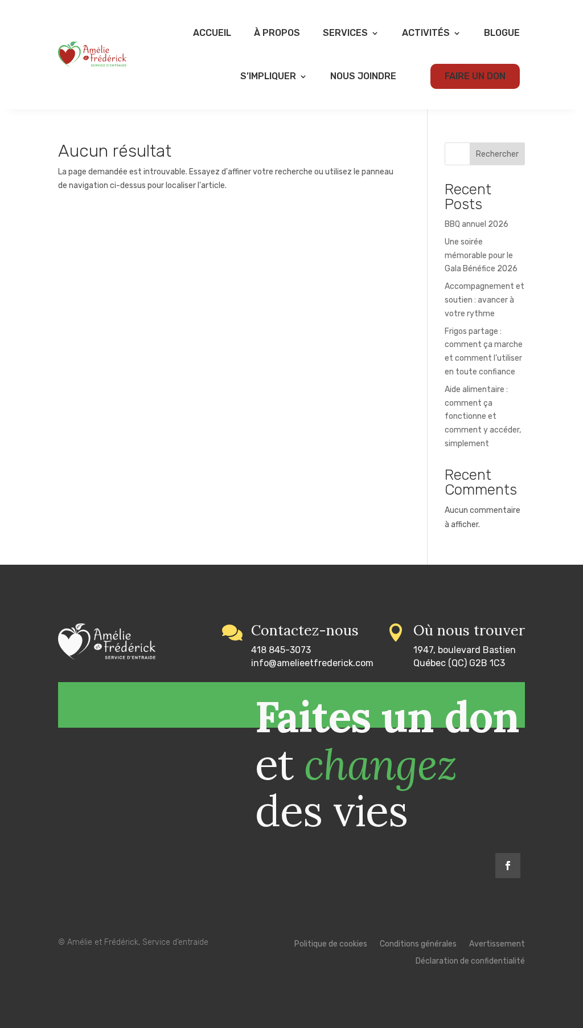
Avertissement (497, 944)
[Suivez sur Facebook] (507, 865)
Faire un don (475, 76)
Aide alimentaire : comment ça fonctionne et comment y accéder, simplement (483, 416)
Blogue (502, 32)
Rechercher (497, 154)
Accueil (212, 32)
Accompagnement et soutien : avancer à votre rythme (484, 300)
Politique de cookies (330, 944)
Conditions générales (418, 944)
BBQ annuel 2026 (476, 224)
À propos (277, 32)
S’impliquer (268, 76)
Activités (426, 32)
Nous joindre (363, 76)
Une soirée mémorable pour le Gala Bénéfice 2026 (481, 255)
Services (345, 32)
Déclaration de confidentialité (470, 961)
